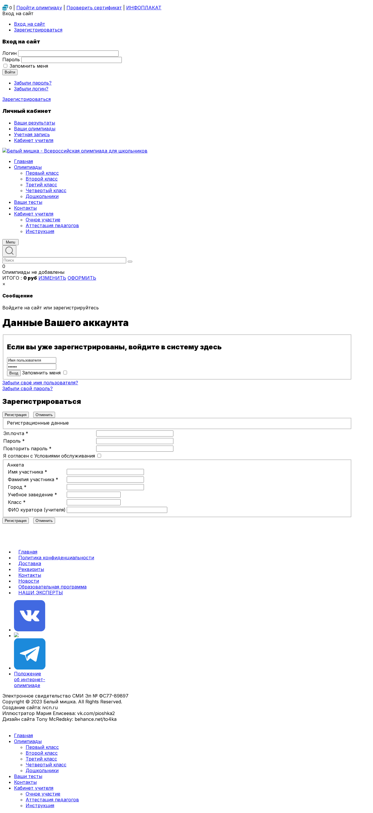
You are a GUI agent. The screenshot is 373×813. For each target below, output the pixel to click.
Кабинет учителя (33, 788)
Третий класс (41, 759)
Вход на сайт (29, 24)
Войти (10, 72)
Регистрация (16, 415)
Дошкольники (42, 770)
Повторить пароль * (27, 448)
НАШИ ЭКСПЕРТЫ (40, 592)
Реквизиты (31, 569)
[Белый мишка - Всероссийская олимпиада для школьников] (74, 151)
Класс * (17, 502)
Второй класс (42, 753)
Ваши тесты (28, 776)
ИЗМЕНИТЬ (52, 278)
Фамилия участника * (33, 479)
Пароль (11, 59)
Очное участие (43, 794)
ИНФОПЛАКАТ (143, 7)
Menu (10, 242)
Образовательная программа (52, 587)
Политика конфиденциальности (56, 557)
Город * (17, 487)
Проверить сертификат (94, 7)
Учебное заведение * (32, 494)
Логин (9, 53)
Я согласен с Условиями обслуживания (49, 456)
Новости (28, 581)
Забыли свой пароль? (27, 388)
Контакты (29, 575)
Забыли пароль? (33, 83)
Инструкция (40, 805)
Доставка (29, 563)
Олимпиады (28, 741)
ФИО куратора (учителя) (37, 510)
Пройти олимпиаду (39, 7)
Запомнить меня (29, 66)
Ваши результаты (34, 123)
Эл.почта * (15, 433)
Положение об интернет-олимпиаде (29, 679)
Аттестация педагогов (52, 800)
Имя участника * (27, 472)
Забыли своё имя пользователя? (40, 383)
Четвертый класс (46, 765)
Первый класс (42, 747)
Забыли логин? (31, 89)
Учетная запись (32, 134)
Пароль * (14, 441)
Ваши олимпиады (34, 129)
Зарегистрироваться (26, 99)
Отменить (44, 415)
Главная (27, 552)
